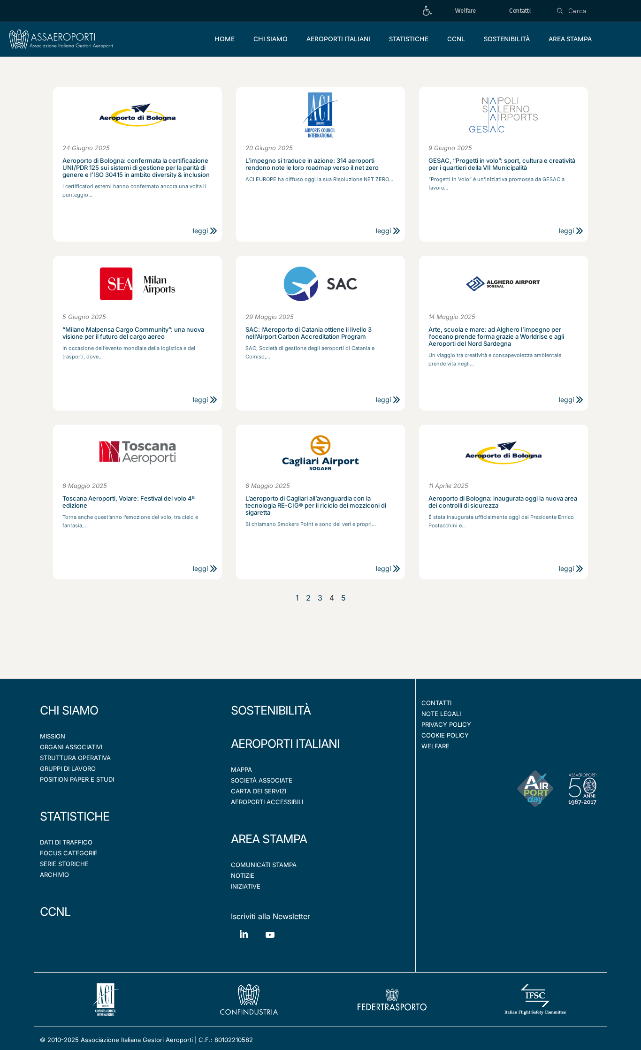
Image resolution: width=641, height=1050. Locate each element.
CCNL (55, 912)
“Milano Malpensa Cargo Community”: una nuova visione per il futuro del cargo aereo (133, 333)
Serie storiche (64, 863)
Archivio (54, 874)
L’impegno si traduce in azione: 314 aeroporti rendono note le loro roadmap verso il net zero (312, 164)
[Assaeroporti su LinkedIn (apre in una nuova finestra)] (244, 940)
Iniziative (245, 886)
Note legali (441, 713)
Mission (52, 736)
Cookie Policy (445, 735)
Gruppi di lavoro (68, 768)
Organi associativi (71, 747)
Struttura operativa (75, 757)
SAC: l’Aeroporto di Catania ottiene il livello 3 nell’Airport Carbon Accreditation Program (308, 333)
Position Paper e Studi (77, 779)
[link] (427, 11)
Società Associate (261, 780)
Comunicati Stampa (264, 864)
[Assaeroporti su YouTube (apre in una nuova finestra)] (270, 941)
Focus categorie (69, 853)
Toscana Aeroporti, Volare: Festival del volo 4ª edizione (128, 502)
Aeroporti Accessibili (267, 802)
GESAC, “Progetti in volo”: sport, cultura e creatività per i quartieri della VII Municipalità (501, 164)
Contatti (436, 703)
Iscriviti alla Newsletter (270, 916)
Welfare (435, 746)
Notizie (242, 875)
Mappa (241, 769)
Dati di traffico (66, 842)
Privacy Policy (446, 724)
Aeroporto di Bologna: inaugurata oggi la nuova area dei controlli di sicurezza (502, 502)
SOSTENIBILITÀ (271, 710)
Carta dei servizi (258, 791)
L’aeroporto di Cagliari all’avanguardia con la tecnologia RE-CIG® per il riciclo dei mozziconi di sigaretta (315, 505)
